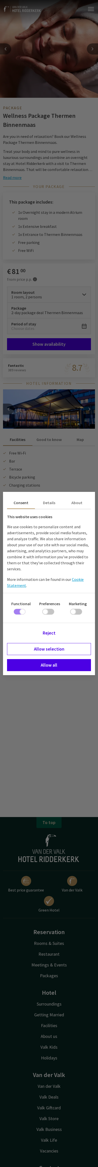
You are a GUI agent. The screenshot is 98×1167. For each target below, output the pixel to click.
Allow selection (49, 649)
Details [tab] (49, 502)
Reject (49, 633)
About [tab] (76, 502)
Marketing (78, 603)
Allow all (49, 665)
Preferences (49, 603)
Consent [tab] (21, 502)
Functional (21, 603)
